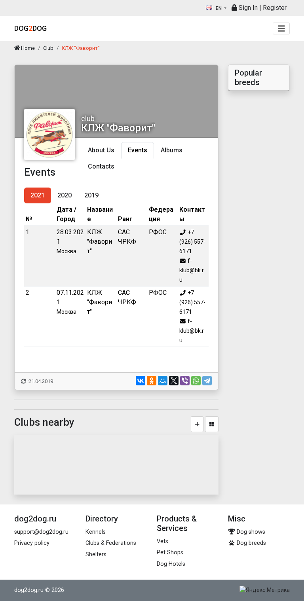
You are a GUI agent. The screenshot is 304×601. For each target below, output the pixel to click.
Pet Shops (170, 552)
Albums (171, 150)
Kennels (96, 532)
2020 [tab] (64, 195)
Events (137, 150)
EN (219, 8)
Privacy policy (31, 543)
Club (48, 48)
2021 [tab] (37, 195)
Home (27, 48)
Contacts (101, 166)
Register (275, 7)
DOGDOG (30, 28)
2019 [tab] (91, 195)
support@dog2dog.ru (41, 532)
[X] (174, 380)
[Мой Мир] (162, 380)
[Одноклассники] (151, 380)
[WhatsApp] (196, 380)
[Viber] (185, 380)
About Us (101, 150)
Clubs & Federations (111, 543)
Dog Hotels (171, 564)
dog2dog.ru (29, 590)
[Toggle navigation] (281, 29)
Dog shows (250, 532)
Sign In (247, 7)
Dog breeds (250, 543)
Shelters (96, 554)
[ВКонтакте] (140, 380)
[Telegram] (207, 380)
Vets (162, 541)
